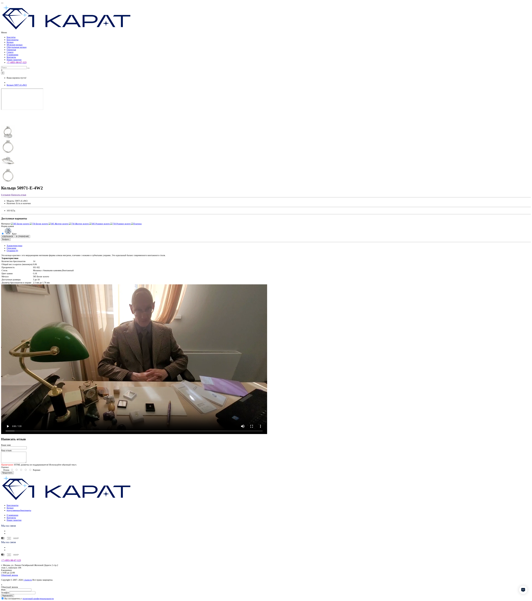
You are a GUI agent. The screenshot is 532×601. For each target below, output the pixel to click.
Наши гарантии (14, 59)
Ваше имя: (6, 445)
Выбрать (5, 239)
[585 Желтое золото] (59, 224)
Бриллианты (12, 40)
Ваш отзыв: (6, 450)
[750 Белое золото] (39, 224)
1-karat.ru (27, 580)
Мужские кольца (14, 45)
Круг (14, 234)
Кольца (10, 42)
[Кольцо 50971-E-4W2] (8, 123)
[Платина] (136, 224)
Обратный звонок (9, 575)
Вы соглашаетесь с (29, 598)
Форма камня (7, 226)
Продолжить (7, 473)
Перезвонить (7, 596)
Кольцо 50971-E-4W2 (17, 85)
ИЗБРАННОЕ (7, 236)
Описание (11, 248)
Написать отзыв (18, 195)
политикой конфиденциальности (38, 598)
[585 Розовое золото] (99, 224)
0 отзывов (6, 195)
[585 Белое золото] (20, 224)
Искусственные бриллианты (19, 511)
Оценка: (5, 467)
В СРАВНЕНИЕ (22, 236)
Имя (3, 590)
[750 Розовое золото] (120, 224)
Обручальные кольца (16, 47)
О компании (12, 54)
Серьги (10, 52)
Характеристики (14, 245)
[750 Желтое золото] (79, 224)
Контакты (11, 57)
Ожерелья (11, 50)
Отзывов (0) (12, 250)
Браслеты (11, 37)
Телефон (5, 592)
